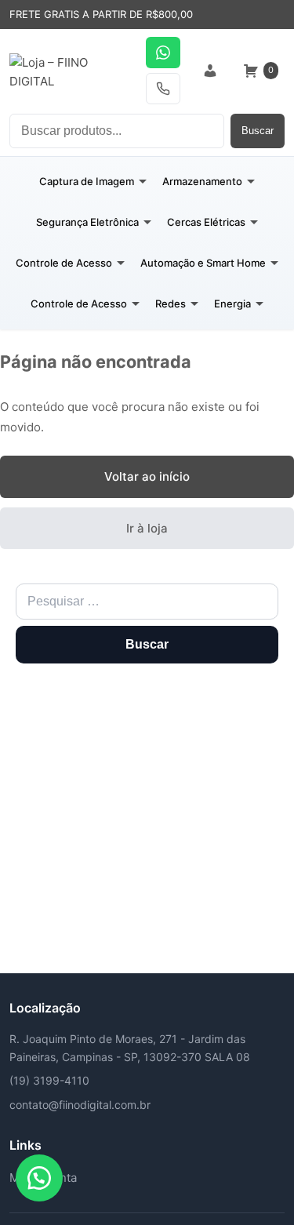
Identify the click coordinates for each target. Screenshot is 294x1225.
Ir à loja (147, 528)
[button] (39, 1177)
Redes (170, 303)
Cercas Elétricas (206, 222)
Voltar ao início (147, 476)
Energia (232, 303)
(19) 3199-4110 (49, 1080)
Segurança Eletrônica (87, 222)
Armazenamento (202, 181)
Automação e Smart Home (203, 262)
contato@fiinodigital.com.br (80, 1104)
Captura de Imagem (86, 181)
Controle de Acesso (64, 262)
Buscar (257, 130)
